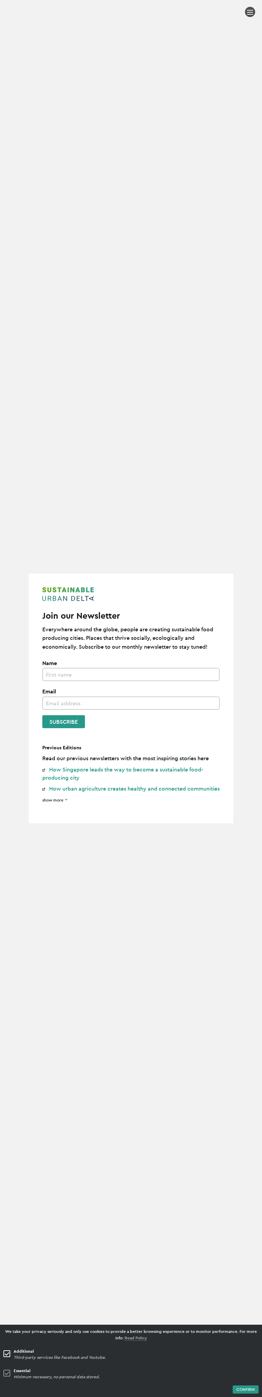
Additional (24, 1351)
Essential (22, 1370)
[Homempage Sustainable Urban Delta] (131, 595)
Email (49, 691)
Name (49, 663)
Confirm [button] (245, 1389)
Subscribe (63, 721)
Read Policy (136, 1337)
